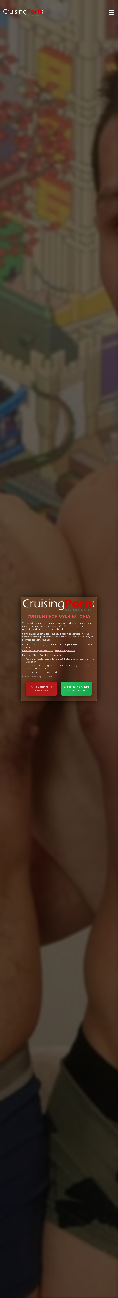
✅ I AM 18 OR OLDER (76, 689)
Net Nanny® (46, 650)
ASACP (71, 650)
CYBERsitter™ (30, 650)
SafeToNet (60, 650)
